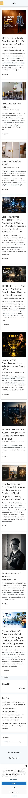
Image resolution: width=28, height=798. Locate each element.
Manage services (13, 779)
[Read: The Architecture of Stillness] (14, 552)
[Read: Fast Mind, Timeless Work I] (14, 150)
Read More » (5, 74)
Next (7, 677)
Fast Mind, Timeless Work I (9, 711)
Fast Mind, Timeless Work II (9, 708)
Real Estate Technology (8, 50)
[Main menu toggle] (1, 3)
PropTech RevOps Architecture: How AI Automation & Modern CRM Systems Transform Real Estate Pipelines (14, 222)
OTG (18, 758)
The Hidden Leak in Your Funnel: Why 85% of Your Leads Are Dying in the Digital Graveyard (14, 726)
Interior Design (6, 109)
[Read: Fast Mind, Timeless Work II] (14, 91)
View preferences (14, 792)
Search (23, 688)
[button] (25, 766)
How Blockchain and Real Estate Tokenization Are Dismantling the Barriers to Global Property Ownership (13, 490)
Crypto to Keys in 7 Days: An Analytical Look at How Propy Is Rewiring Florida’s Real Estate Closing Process (13, 637)
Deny (14, 787)
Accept (14, 783)
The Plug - (12, 758)
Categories (5, 741)
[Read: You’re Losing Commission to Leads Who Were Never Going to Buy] (14, 344)
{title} (13, 795)
